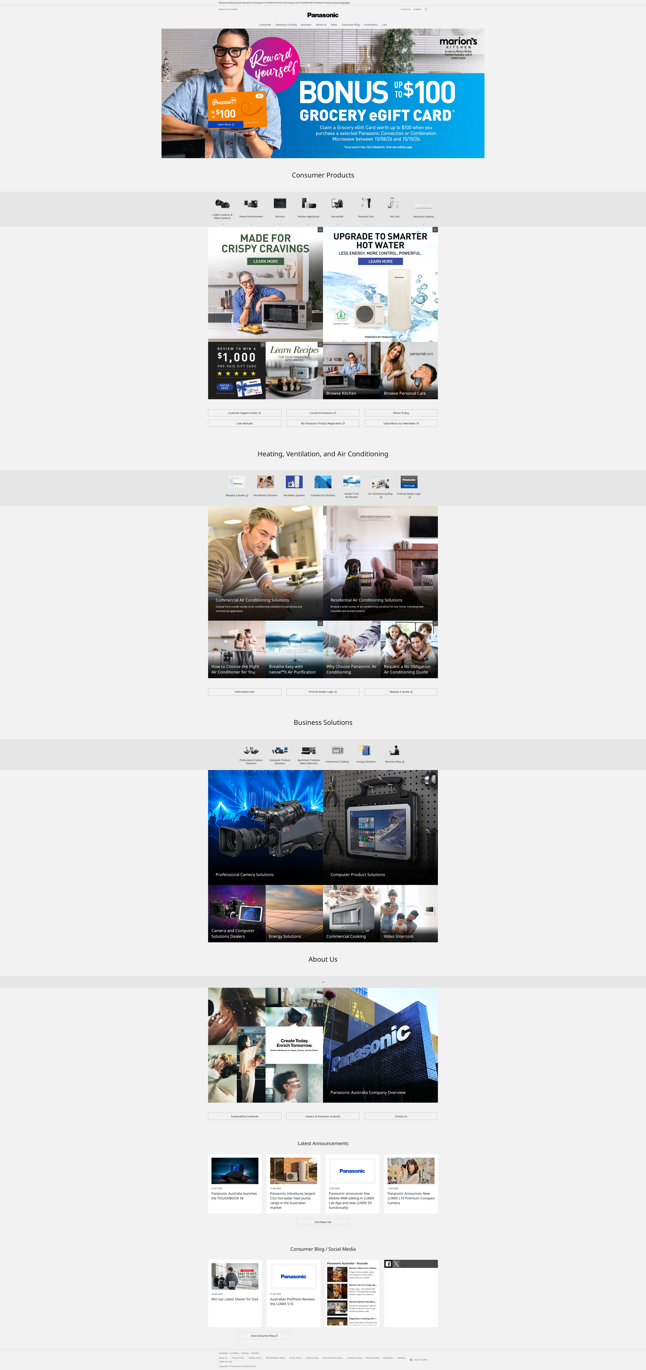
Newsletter (388, 1357)
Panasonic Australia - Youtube (347, 1263)
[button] (222, 209)
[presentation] (388, 1264)
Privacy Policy (237, 1357)
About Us (223, 1357)
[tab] (388, 1264)
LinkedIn (255, 1353)
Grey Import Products (333, 1357)
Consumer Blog (354, 1357)
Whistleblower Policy (275, 1357)
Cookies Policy (255, 1357)
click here (345, 2)
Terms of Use (295, 1357)
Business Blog (372, 1357)
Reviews (401, 1357)
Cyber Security (225, 1361)
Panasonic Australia (228, 9)
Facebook (223, 1353)
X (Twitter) (234, 1353)
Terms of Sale (312, 1357)
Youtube (245, 1353)
